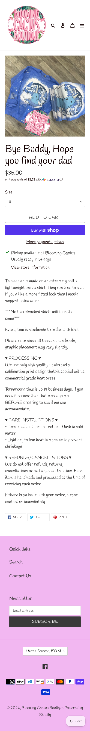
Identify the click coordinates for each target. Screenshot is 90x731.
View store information (30, 267)
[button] (34, 179)
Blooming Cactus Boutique (43, 708)
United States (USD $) (43, 651)
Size (8, 192)
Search (16, 562)
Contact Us (20, 576)
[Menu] (82, 25)
